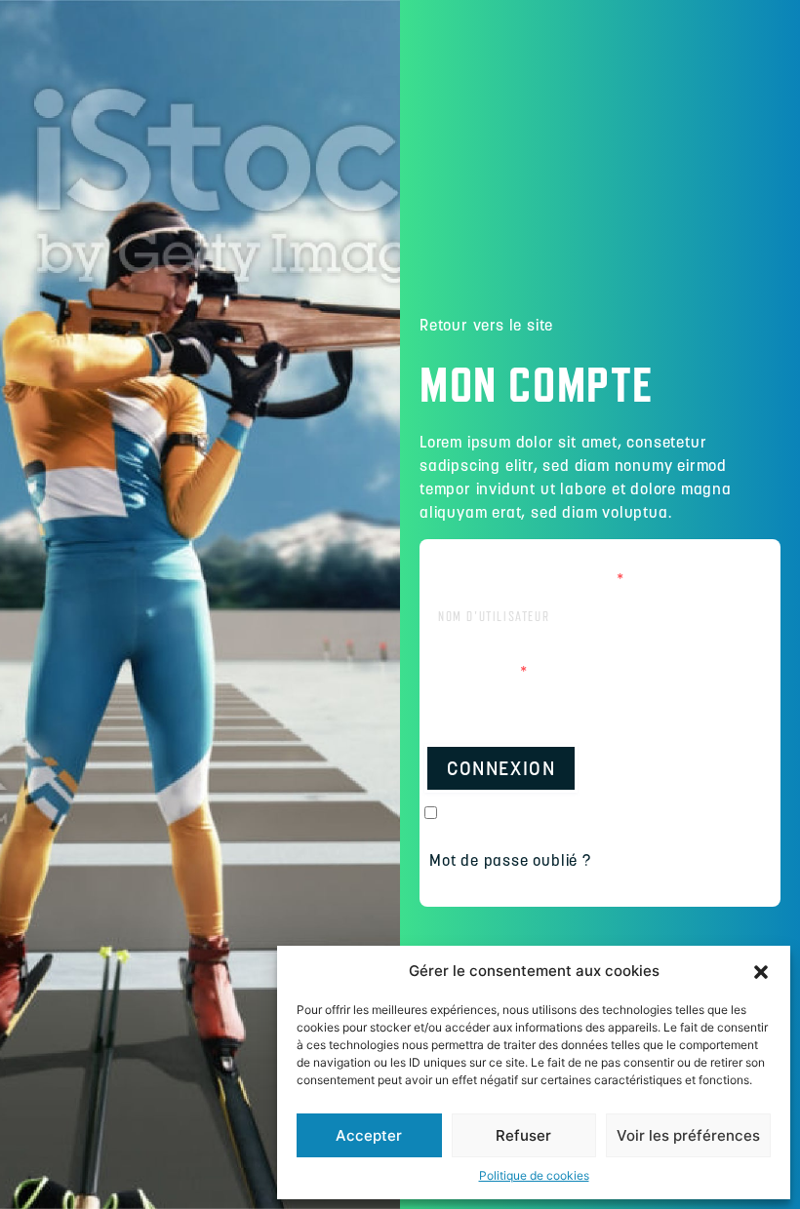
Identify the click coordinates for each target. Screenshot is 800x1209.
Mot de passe (476, 671)
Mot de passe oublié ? (510, 860)
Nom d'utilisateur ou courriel (524, 578)
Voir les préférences (688, 1135)
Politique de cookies (534, 1175)
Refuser (523, 1135)
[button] (761, 971)
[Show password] (751, 706)
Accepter (369, 1135)
